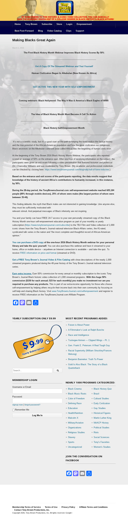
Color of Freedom (76, 398)
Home (18, 24)
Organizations (74, 427)
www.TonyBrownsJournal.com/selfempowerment (75, 291)
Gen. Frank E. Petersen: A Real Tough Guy (89, 345)
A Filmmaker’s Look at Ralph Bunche (86, 330)
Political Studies (101, 427)
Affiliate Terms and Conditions (93, 507)
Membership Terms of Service (26, 507)
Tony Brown (31, 24)
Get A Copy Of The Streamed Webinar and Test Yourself (64, 66)
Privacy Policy (68, 507)
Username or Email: (22, 387)
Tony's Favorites (102, 442)
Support (80, 31)
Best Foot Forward (24, 31)
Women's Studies (102, 447)
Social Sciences (101, 437)
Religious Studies (76, 432)
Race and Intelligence (78, 335)
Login (69, 24)
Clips (68, 31)
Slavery (71, 437)
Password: (17, 396)
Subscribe (47, 24)
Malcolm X (73, 418)
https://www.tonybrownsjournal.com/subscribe (47, 225)
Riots (96, 432)
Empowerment (84, 24)
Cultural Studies (101, 398)
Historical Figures (102, 413)
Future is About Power (79, 325)
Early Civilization (102, 403)
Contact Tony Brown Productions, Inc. (32, 510)
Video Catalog (54, 31)
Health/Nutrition (75, 413)
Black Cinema (75, 389)
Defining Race (75, 403)
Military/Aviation (76, 422)
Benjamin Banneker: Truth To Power (85, 359)
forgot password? (32, 405)
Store (59, 24)
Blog (40, 31)
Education (73, 408)
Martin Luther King (102, 418)
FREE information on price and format (38, 253)
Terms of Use (51, 507)
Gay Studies (100, 408)
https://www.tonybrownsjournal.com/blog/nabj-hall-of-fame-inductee (77, 169)
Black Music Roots (77, 393)
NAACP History (101, 422)
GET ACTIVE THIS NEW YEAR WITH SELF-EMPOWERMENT (64, 87)
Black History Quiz (103, 389)
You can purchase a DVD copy (28, 242)
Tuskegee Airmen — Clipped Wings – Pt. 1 (89, 340)
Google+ (69, 513)
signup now (17, 405)
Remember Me (22, 409)
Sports (71, 442)
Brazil (96, 393)
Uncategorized (75, 447)
